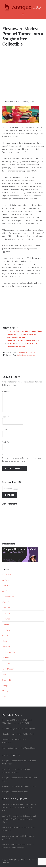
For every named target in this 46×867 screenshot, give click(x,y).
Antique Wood (8, 574)
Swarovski (6, 680)
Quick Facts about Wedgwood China (23, 340)
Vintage (5, 691)
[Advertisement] (23, 71)
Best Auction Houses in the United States (19, 748)
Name (5, 417)
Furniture (6, 630)
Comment (7, 391)
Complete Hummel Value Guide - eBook (18, 734)
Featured (6, 619)
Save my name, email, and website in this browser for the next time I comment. (22, 459)
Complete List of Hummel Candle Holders (19, 786)
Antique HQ (23, 7)
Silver (4, 674)
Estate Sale (7, 613)
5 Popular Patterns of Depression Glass (24, 331)
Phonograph (7, 663)
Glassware (30, 352)
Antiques (5, 580)
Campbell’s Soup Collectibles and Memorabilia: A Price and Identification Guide (19, 807)
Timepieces (7, 685)
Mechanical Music (9, 652)
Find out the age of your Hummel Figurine (18, 728)
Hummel (5, 641)
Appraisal (6, 585)
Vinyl (4, 696)
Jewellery (6, 646)
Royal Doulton (8, 669)
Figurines (6, 624)
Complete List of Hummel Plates (15, 791)
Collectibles (21, 352)
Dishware (6, 607)
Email (5, 429)
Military (5, 657)
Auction (5, 591)
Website (5, 442)
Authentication (8, 596)
